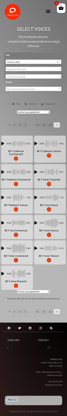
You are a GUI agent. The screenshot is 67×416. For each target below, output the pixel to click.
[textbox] (33, 69)
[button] (48, 11)
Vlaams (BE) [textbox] (32, 61)
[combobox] (33, 62)
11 (44, 125)
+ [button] (16, 158)
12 (50, 125)
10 (37, 125)
